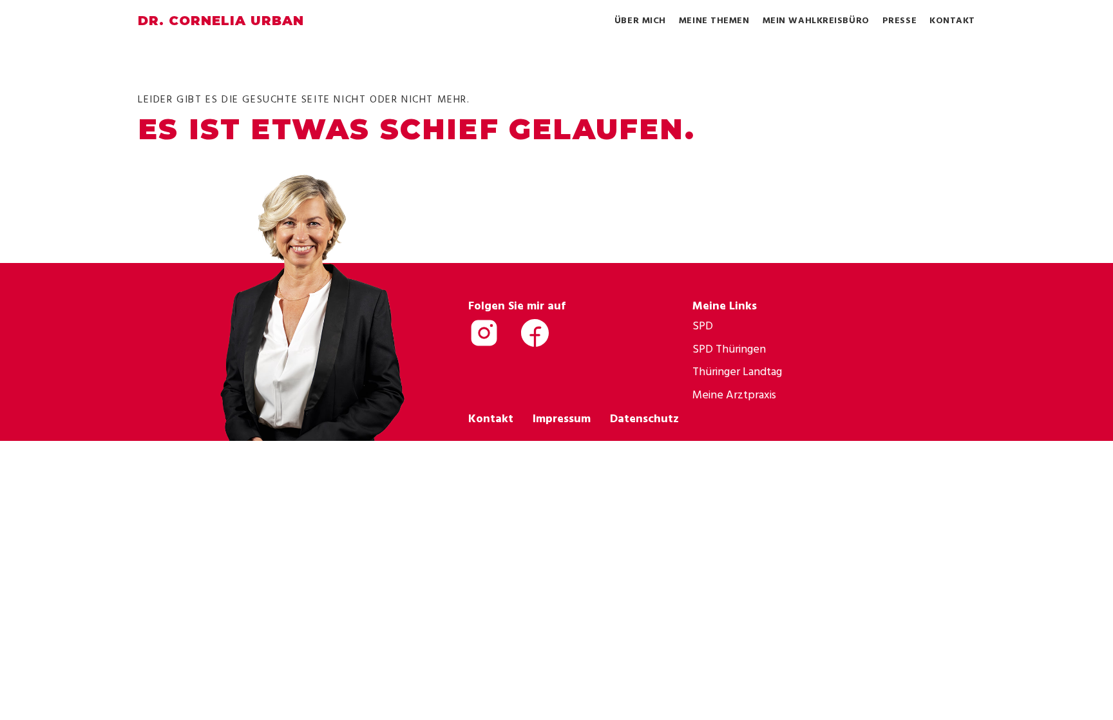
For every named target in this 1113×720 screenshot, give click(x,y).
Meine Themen (714, 20)
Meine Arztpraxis (734, 394)
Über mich (640, 20)
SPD (702, 325)
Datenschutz (644, 418)
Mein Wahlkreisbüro (816, 20)
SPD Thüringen (729, 348)
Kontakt (952, 20)
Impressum (562, 418)
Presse (899, 20)
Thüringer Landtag (737, 371)
